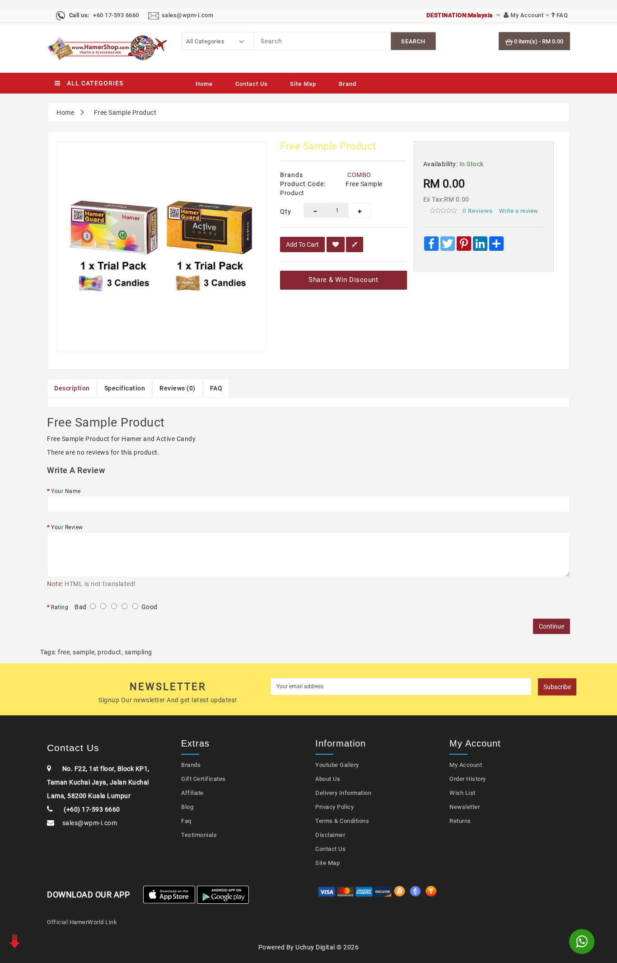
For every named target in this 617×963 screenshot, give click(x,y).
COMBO (359, 175)
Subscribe (557, 687)
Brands (191, 764)
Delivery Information (343, 792)
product (110, 652)
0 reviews (478, 210)
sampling (138, 652)
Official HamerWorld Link (82, 922)
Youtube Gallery (337, 764)
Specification (124, 388)
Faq (186, 820)
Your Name (66, 491)
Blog (187, 806)
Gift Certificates (203, 778)
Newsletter (464, 806)
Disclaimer (330, 834)
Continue (551, 626)
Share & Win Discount (343, 280)
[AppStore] (169, 894)
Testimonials (199, 834)
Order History (467, 778)
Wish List (462, 792)
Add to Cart (302, 244)
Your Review (67, 527)
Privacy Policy (334, 806)
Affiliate (192, 792)
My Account (465, 764)
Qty (285, 211)
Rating (59, 607)
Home (204, 83)
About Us (327, 778)
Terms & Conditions (342, 820)
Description (72, 388)
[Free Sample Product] (161, 246)
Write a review (518, 210)
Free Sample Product (125, 112)
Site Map (303, 83)
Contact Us (251, 83)
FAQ (216, 388)
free (64, 652)
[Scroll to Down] (13, 940)
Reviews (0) (177, 388)
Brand (347, 83)
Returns (460, 820)
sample (83, 652)
